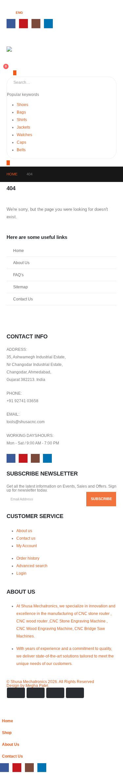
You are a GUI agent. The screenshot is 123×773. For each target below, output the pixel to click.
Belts (21, 150)
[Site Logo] (20, 50)
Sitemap (20, 287)
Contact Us (23, 299)
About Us (21, 263)
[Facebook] (11, 23)
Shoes (22, 104)
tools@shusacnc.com (26, 422)
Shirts (22, 119)
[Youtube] (23, 23)
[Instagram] (35, 23)
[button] (3, 711)
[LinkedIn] (48, 23)
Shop (6, 732)
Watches (24, 135)
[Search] (78, 82)
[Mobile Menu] (11, 41)
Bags (21, 112)
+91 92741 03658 (22, 401)
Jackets (23, 127)
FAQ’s (18, 275)
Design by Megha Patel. (50, 683)
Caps (21, 142)
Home (18, 250)
